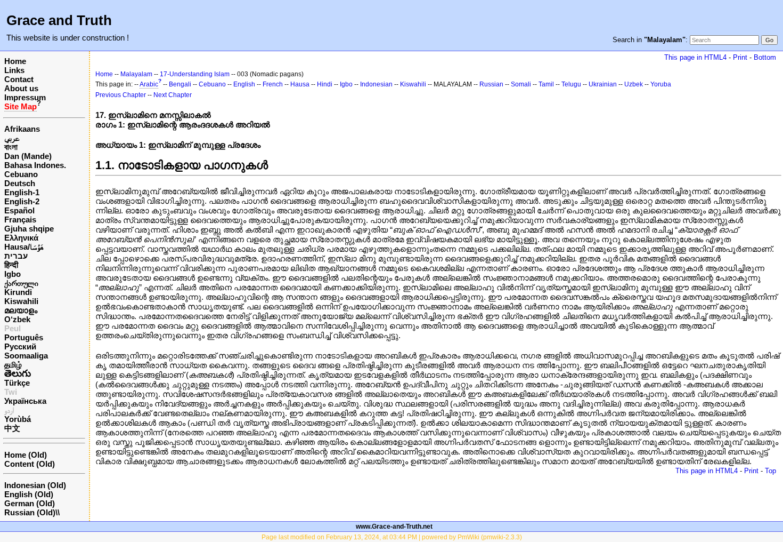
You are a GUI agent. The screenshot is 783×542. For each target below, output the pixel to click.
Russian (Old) (29, 512)
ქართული (21, 283)
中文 (12, 428)
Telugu (571, 84)
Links (14, 70)
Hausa (299, 84)
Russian (491, 84)
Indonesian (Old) (35, 485)
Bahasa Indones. (35, 165)
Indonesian (376, 84)
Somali (521, 84)
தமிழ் (13, 364)
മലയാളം (20, 310)
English (244, 84)
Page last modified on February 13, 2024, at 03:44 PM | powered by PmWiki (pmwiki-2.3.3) (392, 537)
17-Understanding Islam (195, 74)
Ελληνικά (21, 237)
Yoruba (660, 84)
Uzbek (633, 84)
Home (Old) (25, 454)
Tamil (546, 84)
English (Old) (28, 494)
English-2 (21, 201)
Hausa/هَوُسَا (24, 246)
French (273, 84)
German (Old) (29, 503)
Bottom (765, 57)
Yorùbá (17, 419)
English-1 (21, 192)
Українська (25, 400)
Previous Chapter (120, 95)
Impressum (25, 97)
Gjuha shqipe (29, 228)
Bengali (180, 84)
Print (740, 57)
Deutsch (19, 183)
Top (770, 471)
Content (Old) (29, 463)
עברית (16, 255)
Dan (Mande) (28, 156)
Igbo (12, 273)
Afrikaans (22, 128)
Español (19, 210)
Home (15, 61)
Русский (20, 346)
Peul (12, 328)
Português (23, 337)
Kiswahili (21, 301)
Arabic (149, 84)
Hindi (324, 84)
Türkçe (17, 382)
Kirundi (18, 292)
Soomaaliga (26, 355)
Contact (19, 79)
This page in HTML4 (695, 57)
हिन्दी (11, 264)
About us (21, 88)
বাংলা (11, 147)
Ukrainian (603, 84)
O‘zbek (17, 319)
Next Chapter (172, 95)
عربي (12, 137)
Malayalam (136, 74)
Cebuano (21, 174)
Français (20, 219)
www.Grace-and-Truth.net (394, 526)
